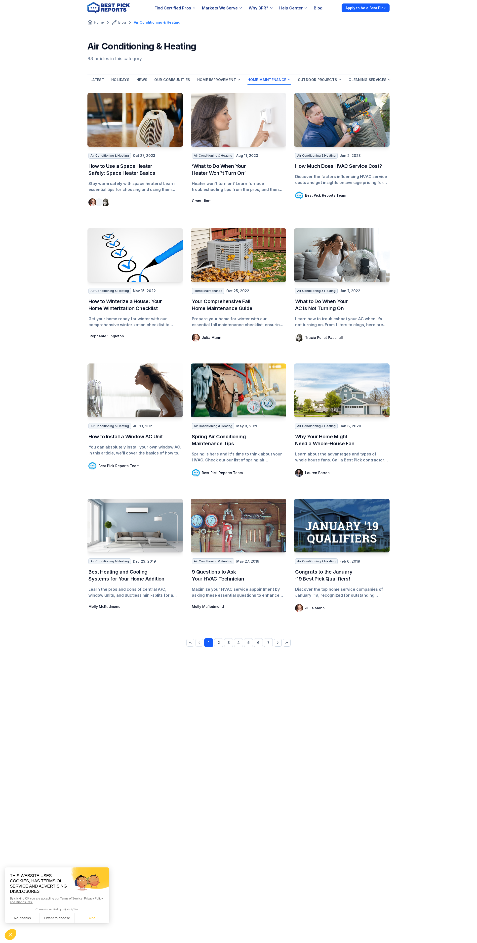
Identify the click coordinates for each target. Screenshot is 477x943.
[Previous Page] (199, 643)
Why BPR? (258, 7)
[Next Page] (278, 643)
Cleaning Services (368, 80)
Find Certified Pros (173, 7)
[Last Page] (287, 643)
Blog (318, 7)
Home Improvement (216, 80)
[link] (190, 643)
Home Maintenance (266, 80)
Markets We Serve (220, 7)
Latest (97, 80)
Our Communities (172, 80)
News (141, 80)
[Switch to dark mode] (334, 8)
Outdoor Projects (317, 80)
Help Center (291, 7)
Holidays (120, 80)
